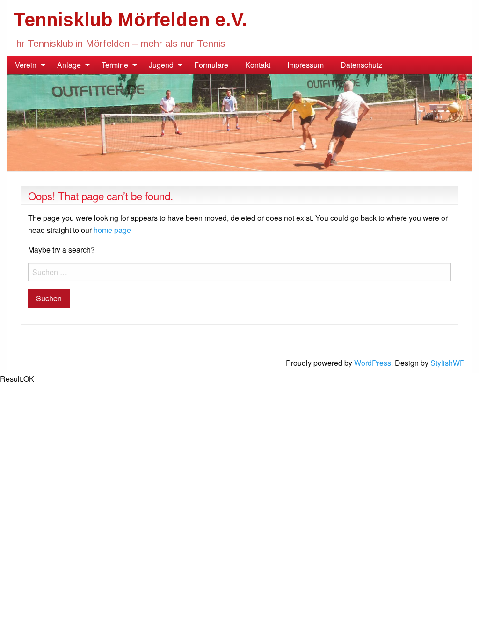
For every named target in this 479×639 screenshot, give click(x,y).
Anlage (69, 64)
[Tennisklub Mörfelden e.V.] (239, 121)
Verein (25, 64)
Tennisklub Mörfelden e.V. (130, 19)
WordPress (372, 362)
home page (112, 230)
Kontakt (257, 64)
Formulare (211, 64)
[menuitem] (27, 65)
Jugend (161, 64)
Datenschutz (361, 64)
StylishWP (447, 362)
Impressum (305, 64)
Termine (115, 64)
